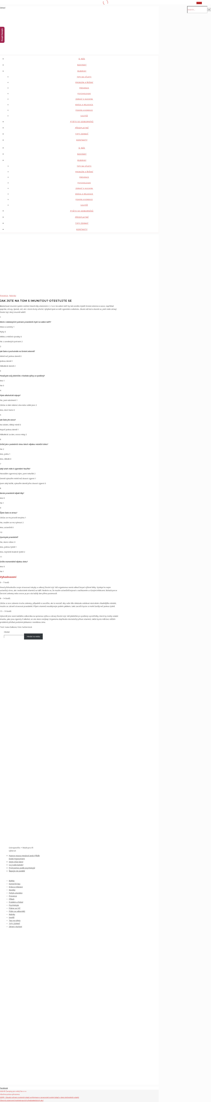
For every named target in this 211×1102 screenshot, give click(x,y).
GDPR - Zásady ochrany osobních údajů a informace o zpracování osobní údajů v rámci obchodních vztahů (39, 1097)
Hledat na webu (33, 636)
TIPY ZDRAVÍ (81, 134)
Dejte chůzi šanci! (16, 861)
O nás (82, 59)
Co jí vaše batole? (16, 865)
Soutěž (84, 116)
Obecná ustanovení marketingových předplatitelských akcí (21, 1100)
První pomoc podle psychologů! (22, 868)
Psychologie (84, 93)
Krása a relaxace (84, 105)
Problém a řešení (84, 82)
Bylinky (12, 880)
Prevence (84, 88)
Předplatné (82, 128)
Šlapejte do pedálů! (17, 871)
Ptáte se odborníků (81, 121)
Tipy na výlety (84, 77)
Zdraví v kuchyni (84, 99)
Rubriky (81, 71)
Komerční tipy (14, 883)
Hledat (7, 632)
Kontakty (81, 140)
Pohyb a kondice (84, 110)
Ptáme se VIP (14, 908)
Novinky (81, 65)
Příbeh (11, 899)
